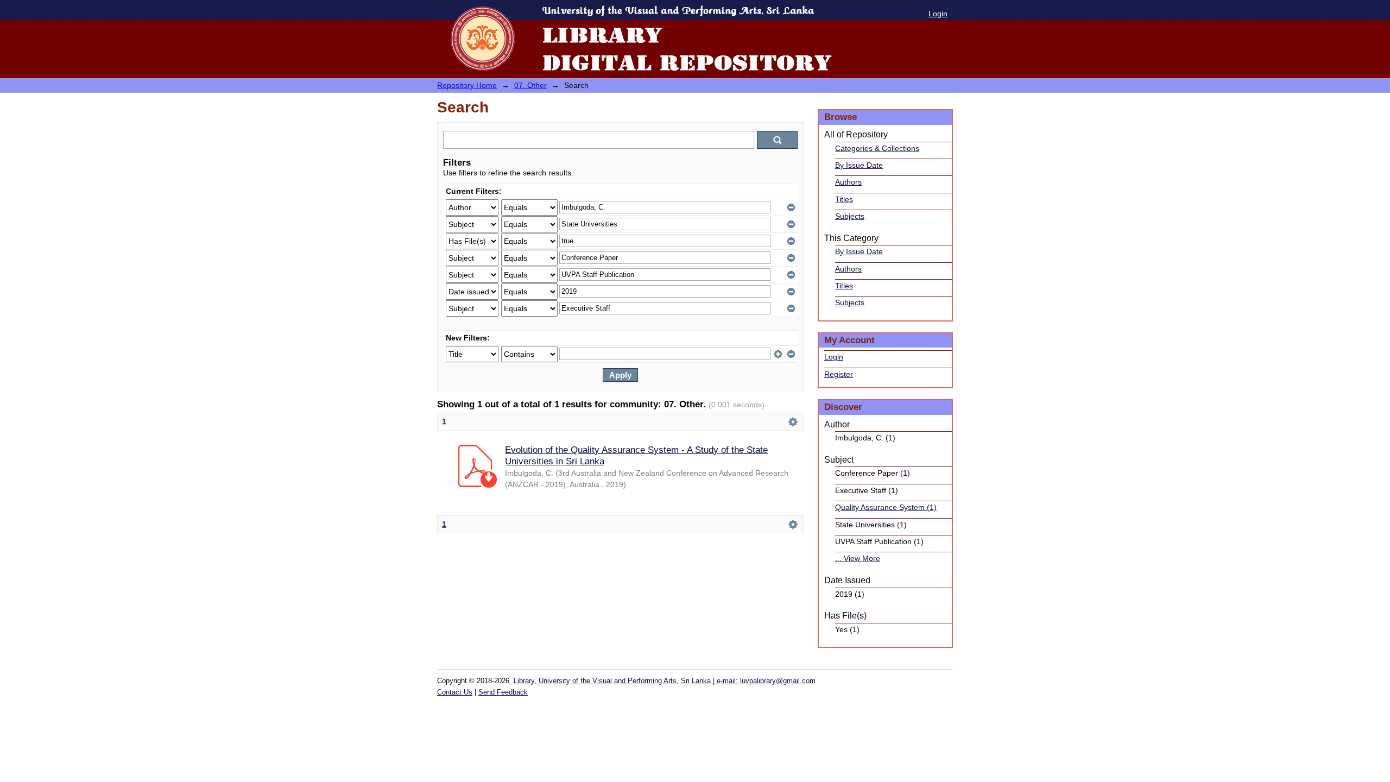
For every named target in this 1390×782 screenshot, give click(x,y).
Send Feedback (503, 692)
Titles (844, 199)
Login (937, 13)
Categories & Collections (877, 148)
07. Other (530, 85)
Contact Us (454, 692)
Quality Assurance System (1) (886, 507)
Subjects (849, 216)
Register (838, 374)
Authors (848, 182)
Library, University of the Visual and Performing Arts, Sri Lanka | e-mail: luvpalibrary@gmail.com (665, 681)
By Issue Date (859, 165)
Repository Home (467, 85)
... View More (857, 558)
